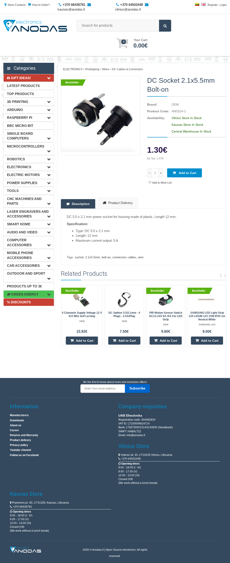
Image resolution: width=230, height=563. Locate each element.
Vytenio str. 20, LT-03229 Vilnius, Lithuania (146, 454)
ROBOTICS (16, 159)
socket (79, 257)
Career (14, 430)
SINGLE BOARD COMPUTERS (20, 136)
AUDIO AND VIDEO (22, 232)
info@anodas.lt (136, 435)
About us (15, 425)
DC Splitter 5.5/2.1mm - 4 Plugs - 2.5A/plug (124, 314)
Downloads (17, 420)
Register (213, 5)
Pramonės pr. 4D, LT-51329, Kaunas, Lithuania (40, 502)
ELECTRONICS (19, 167)
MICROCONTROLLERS (25, 146)
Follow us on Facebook (24, 455)
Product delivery (20, 440)
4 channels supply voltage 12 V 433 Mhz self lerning (82, 314)
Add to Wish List (162, 182)
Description (81, 204)
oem (141, 257)
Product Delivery (120, 203)
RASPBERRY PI (19, 118)
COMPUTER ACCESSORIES (19, 242)
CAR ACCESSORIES (23, 265)
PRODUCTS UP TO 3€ (24, 286)
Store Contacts (17, 5)
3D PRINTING (17, 102)
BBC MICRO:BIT (20, 126)
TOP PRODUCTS (20, 94)
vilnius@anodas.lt (128, 9)
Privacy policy (19, 445)
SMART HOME (18, 224)
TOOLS (13, 191)
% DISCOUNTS (19, 302)
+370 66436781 (22, 506)
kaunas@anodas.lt (71, 9)
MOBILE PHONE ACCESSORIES (20, 255)
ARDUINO (15, 110)
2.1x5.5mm (92, 257)
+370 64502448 (130, 458)
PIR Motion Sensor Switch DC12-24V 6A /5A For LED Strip (165, 316)
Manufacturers (19, 415)
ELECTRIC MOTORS (23, 175)
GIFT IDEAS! (20, 78)
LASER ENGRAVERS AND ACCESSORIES (28, 214)
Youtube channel (20, 450)
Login (223, 5)
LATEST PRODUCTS (23, 86)
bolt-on (106, 257)
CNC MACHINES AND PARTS (24, 201)
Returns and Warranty (24, 435)
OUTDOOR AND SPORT (26, 273)
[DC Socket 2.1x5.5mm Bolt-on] (100, 115)
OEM (175, 104)
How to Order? (41, 5)
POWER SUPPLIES (22, 183)
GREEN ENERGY (24, 294)
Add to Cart (187, 173)
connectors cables (124, 257)
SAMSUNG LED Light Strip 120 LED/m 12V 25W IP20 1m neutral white (207, 316)
